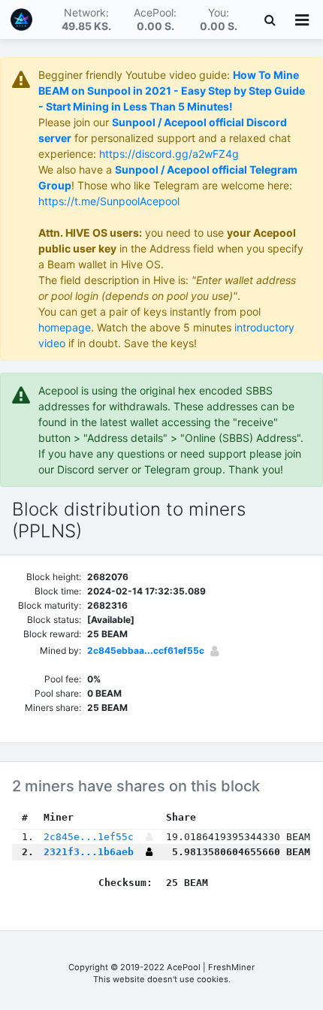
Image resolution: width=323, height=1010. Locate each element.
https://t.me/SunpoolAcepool (109, 201)
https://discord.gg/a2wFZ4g (169, 153)
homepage (64, 327)
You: (218, 19)
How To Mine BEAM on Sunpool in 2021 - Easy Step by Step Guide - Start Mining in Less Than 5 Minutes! (171, 90)
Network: (86, 19)
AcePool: (155, 19)
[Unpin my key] (149, 851)
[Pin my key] (214, 651)
